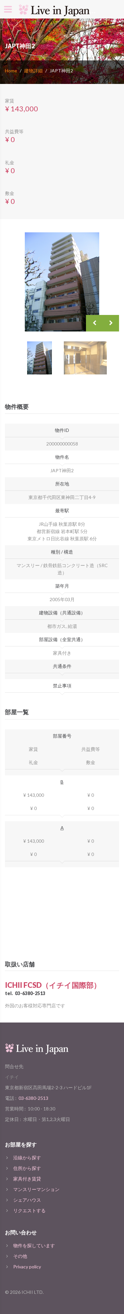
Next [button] (111, 323)
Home (11, 70)
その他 (20, 1256)
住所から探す (27, 1168)
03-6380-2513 (30, 993)
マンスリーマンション (36, 1189)
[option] (62, 281)
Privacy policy (27, 1266)
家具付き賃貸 (27, 1178)
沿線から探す (27, 1157)
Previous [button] (94, 323)
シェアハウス (27, 1200)
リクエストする (29, 1210)
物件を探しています (34, 1245)
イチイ (12, 1077)
